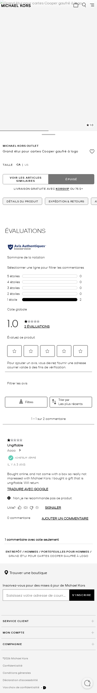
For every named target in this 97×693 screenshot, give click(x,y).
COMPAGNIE (12, 644)
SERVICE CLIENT (16, 621)
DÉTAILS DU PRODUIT (22, 201)
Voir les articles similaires (26, 179)
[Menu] (92, 5)
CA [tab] (18, 164)
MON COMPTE (14, 632)
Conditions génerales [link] (17, 672)
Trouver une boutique (28, 572)
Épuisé (71, 179)
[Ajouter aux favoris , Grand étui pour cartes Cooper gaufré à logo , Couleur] (92, 151)
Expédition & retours (66, 201)
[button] (87, 683)
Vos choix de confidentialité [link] (21, 687)
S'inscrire (81, 595)
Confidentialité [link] (12, 665)
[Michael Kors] (16, 5)
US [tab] (26, 164)
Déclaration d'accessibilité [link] (20, 680)
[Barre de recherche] (84, 5)
